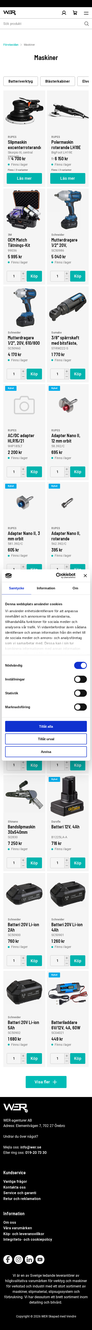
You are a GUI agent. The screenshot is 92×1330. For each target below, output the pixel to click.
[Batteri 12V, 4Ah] (68, 796)
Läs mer (24, 178)
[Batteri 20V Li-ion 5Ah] (24, 992)
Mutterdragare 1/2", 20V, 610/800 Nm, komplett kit (24, 340)
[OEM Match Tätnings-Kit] (24, 209)
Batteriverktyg (20, 81)
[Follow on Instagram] (18, 1259)
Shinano (13, 821)
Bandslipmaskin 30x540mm (21, 829)
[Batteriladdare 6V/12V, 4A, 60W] (68, 992)
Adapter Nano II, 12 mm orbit (65, 438)
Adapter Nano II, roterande (65, 535)
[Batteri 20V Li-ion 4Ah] (68, 894)
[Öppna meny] (86, 12)
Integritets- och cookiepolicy (27, 1239)
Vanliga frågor (15, 1181)
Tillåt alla (46, 726)
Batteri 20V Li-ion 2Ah (23, 927)
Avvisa (46, 751)
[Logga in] (63, 13)
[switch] (80, 679)
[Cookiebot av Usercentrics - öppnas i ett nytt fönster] (56, 576)
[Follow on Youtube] (40, 1259)
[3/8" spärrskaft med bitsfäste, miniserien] (68, 307)
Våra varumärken (17, 1228)
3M (10, 234)
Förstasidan (10, 44)
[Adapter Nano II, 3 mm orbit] (24, 503)
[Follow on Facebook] (7, 1259)
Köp (34, 276)
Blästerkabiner (57, 81)
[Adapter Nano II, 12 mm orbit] (68, 405)
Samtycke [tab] (16, 588)
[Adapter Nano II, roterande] (68, 503)
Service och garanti (19, 1193)
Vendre (71, 1316)
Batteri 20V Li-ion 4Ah (67, 927)
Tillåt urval (46, 739)
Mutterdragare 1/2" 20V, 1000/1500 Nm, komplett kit (64, 242)
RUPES (12, 137)
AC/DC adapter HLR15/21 (21, 438)
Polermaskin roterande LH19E (66, 144)
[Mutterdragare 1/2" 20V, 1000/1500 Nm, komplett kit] (68, 209)
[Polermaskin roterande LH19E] (68, 111)
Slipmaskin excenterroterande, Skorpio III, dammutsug (24, 144)
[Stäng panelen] (85, 575)
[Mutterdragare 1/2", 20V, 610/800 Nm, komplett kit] (24, 307)
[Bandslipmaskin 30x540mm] (24, 796)
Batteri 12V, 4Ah (65, 826)
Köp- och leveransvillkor (23, 1234)
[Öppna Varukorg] (75, 13)
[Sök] (87, 24)
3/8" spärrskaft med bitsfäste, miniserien (65, 340)
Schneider (57, 234)
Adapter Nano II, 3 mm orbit (24, 535)
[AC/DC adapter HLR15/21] (24, 405)
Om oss (9, 1222)
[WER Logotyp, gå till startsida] (9, 13)
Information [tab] (46, 588)
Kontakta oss (14, 1187)
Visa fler (42, 1082)
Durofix (56, 821)
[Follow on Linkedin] (29, 1259)
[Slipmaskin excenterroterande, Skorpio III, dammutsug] (24, 111)
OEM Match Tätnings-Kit (19, 242)
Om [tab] (75, 588)
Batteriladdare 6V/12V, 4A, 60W (65, 1025)
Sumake (56, 332)
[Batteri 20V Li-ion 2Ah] (24, 894)
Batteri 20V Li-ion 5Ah (23, 1025)
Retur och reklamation (22, 1199)
